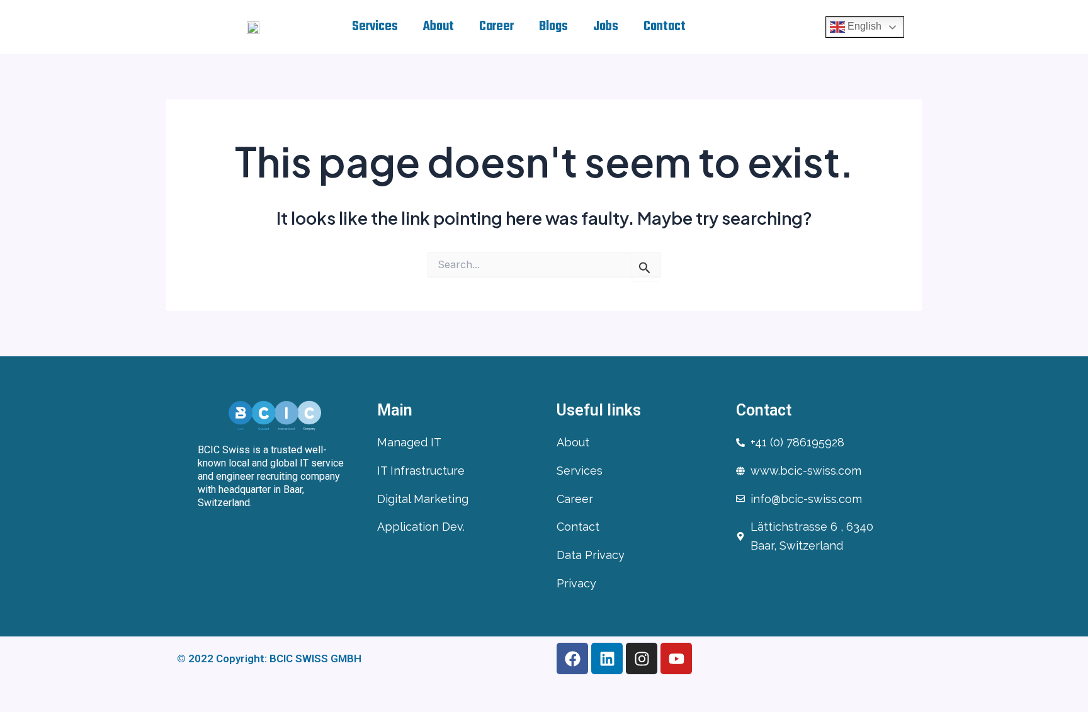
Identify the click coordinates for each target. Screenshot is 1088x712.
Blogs (553, 26)
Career (496, 26)
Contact (664, 26)
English (863, 26)
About (438, 26)
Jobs (605, 26)
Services (375, 26)
